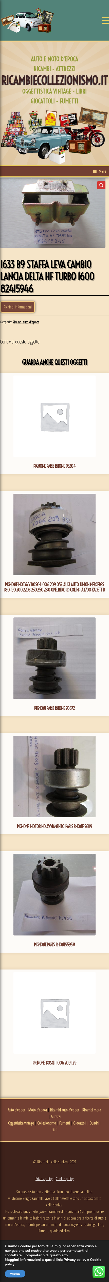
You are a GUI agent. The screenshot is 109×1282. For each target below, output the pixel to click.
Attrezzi (56, 1116)
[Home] (27, 20)
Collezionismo (46, 1123)
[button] (101, 185)
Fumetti (64, 1123)
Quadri (94, 1123)
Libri (54, 1129)
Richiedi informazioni (18, 307)
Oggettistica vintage (21, 1123)
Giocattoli (79, 1123)
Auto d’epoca (16, 1110)
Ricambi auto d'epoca (26, 322)
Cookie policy (65, 1178)
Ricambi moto (91, 1110)
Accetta (15, 1274)
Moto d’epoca (37, 1110)
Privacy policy (43, 1178)
